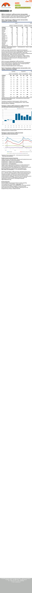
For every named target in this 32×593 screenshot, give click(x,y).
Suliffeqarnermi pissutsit (22, 7)
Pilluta (17, 3)
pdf (11, 11)
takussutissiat (4, 11)
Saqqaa (17, 5)
